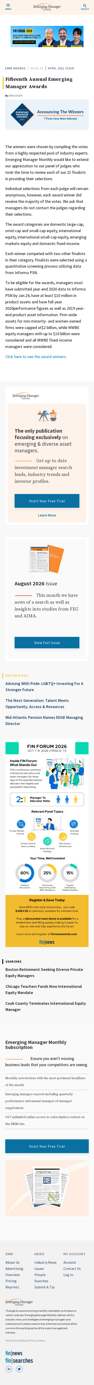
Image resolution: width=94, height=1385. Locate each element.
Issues (39, 1268)
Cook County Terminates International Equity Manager (45, 1006)
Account (69, 1262)
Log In (68, 1274)
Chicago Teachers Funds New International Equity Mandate (43, 989)
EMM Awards (15, 68)
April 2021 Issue (61, 68)
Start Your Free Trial (47, 501)
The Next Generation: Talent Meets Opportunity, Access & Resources (37, 703)
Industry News (45, 1262)
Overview (12, 1274)
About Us (12, 1262)
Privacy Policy (37, 1340)
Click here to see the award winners (35, 356)
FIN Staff (16, 96)
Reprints (12, 1287)
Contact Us (72, 1268)
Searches (41, 1281)
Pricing (11, 1281)
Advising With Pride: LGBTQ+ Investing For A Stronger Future (44, 686)
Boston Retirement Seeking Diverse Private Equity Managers (44, 972)
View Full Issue (47, 642)
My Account (74, 1254)
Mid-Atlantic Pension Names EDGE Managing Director (44, 720)
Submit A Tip (44, 1287)
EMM (9, 1254)
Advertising (14, 1268)
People (40, 1274)
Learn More (47, 515)
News (39, 1254)
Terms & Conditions (16, 1340)
